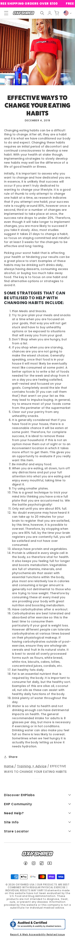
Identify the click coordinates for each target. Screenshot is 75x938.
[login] (50, 13)
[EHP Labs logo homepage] (23, 13)
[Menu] (4, 13)
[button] (42, 13)
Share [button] (13, 757)
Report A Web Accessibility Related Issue (37, 934)
